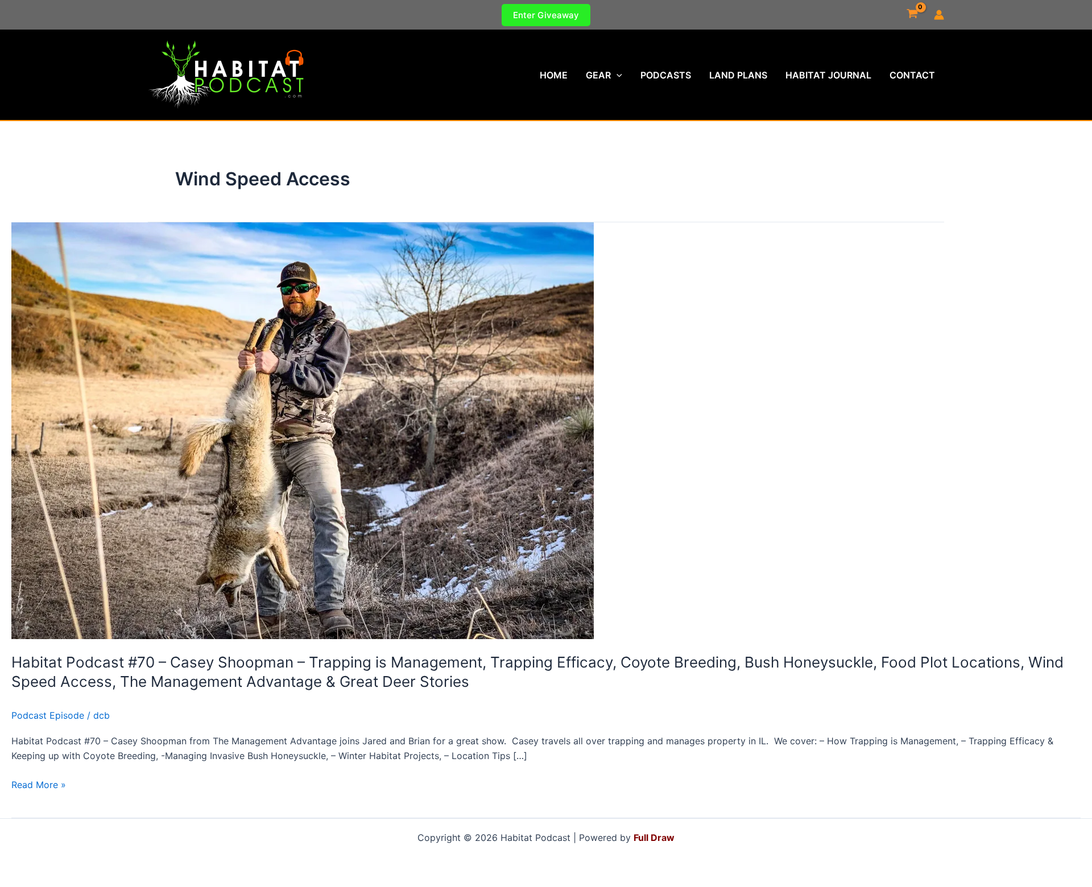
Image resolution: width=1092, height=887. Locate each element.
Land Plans (738, 75)
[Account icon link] (939, 15)
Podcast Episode (47, 715)
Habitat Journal (828, 75)
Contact (912, 75)
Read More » (38, 785)
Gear (598, 75)
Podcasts (665, 75)
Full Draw (654, 837)
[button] (546, 15)
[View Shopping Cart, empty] (912, 15)
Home (554, 75)
